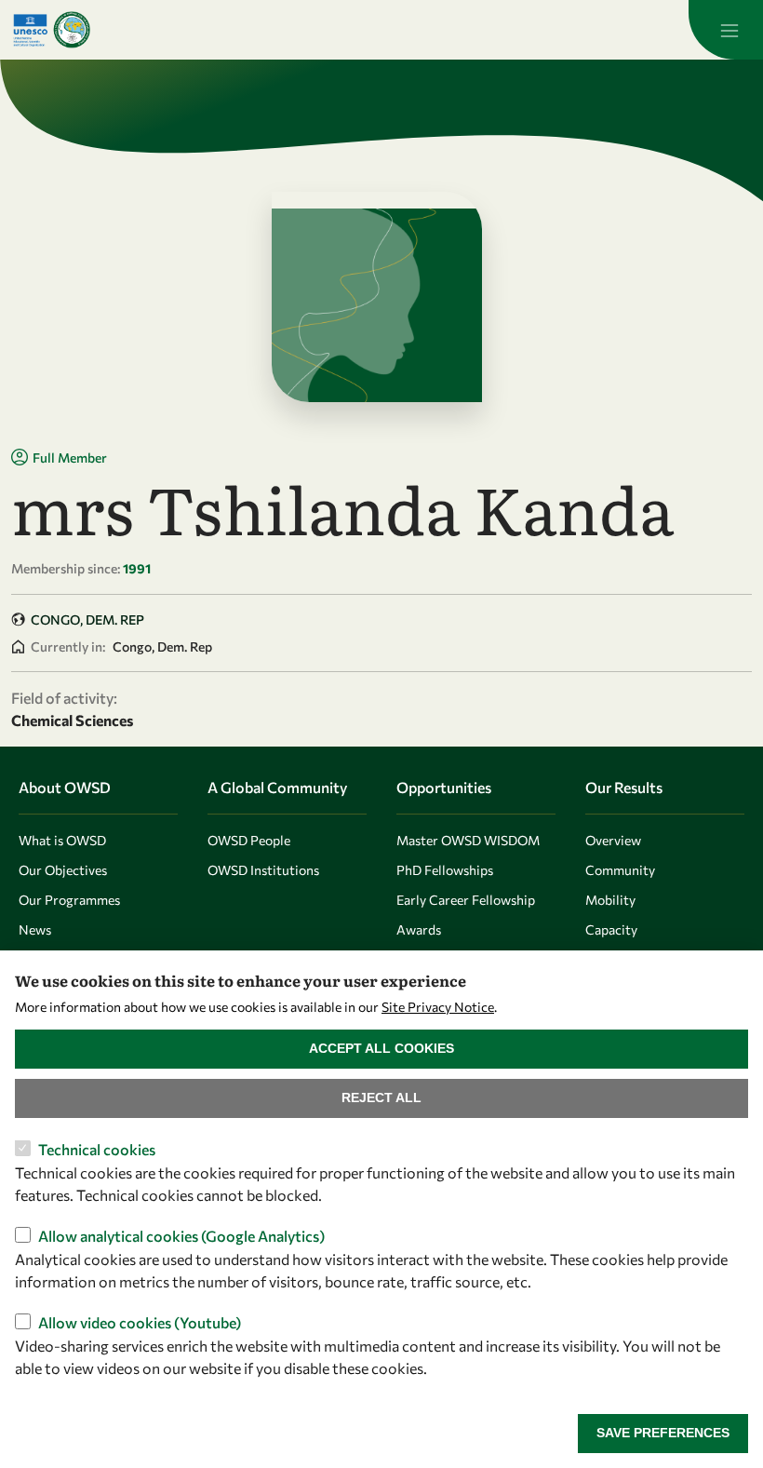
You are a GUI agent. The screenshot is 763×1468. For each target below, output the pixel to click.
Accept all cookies (381, 1048)
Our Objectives (63, 870)
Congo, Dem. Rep (87, 619)
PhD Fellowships (444, 870)
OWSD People (248, 840)
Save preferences (663, 1432)
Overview (613, 840)
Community (620, 870)
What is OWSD (62, 840)
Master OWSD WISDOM (468, 840)
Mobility (610, 900)
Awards (418, 929)
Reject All (381, 1097)
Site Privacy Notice (438, 1007)
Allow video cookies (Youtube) (139, 1322)
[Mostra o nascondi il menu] (726, 30)
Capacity (611, 929)
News (35, 929)
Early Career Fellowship (465, 900)
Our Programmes (69, 900)
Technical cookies (96, 1149)
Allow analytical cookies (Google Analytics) (181, 1236)
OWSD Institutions (263, 870)
